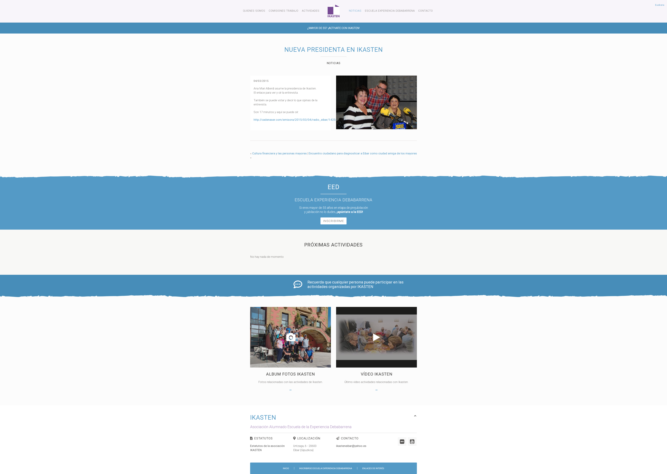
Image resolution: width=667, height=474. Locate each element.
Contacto (425, 10)
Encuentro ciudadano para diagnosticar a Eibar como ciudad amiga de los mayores (363, 153)
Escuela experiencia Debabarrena (390, 10)
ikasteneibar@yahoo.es (351, 446)
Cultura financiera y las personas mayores (279, 153)
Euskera (659, 5)
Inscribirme (333, 221)
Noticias (355, 10)
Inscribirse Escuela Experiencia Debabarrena (325, 468)
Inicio (286, 468)
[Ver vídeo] (376, 390)
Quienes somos (254, 10)
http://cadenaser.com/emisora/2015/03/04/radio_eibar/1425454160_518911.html (309, 119)
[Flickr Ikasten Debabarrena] (402, 441)
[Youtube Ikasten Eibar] (412, 441)
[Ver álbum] (290, 390)
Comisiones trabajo (283, 10)
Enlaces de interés (373, 468)
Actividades (310, 10)
